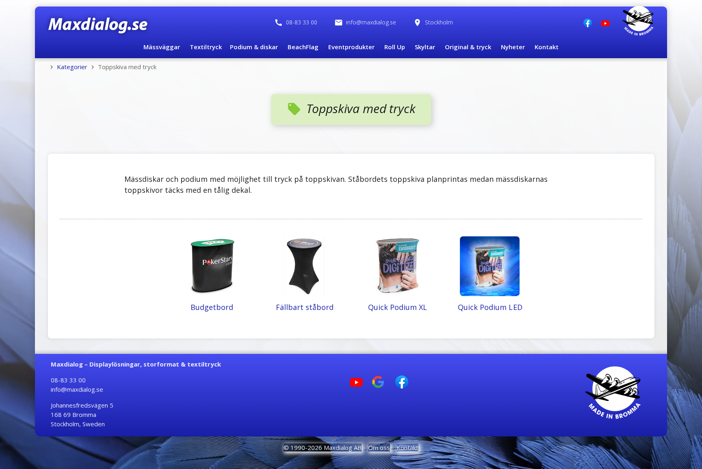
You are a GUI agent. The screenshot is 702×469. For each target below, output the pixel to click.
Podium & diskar (254, 47)
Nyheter (513, 47)
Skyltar (425, 47)
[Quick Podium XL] (397, 232)
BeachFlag (303, 47)
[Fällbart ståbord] (304, 232)
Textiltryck (206, 47)
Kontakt (547, 47)
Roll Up (394, 47)
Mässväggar (161, 47)
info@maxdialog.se (77, 389)
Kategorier (72, 67)
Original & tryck (468, 47)
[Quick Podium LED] (490, 232)
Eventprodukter (351, 47)
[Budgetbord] (212, 232)
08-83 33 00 (68, 380)
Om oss (379, 447)
